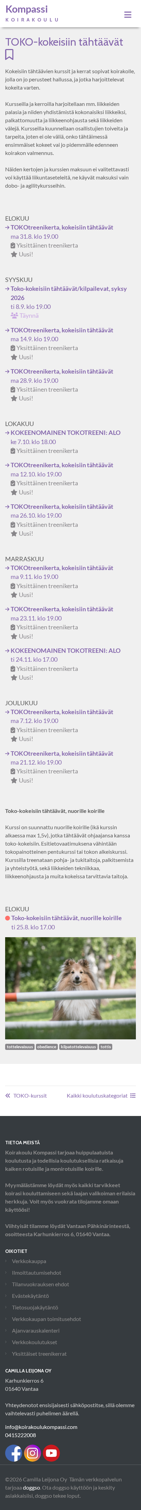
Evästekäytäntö (30, 1295)
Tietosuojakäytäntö (35, 1307)
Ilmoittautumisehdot (36, 1272)
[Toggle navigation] (128, 14)
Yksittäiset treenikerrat (39, 1353)
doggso (31, 1487)
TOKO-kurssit (30, 1095)
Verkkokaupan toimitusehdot (46, 1319)
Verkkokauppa (29, 1261)
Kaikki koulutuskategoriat (97, 1095)
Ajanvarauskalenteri (36, 1330)
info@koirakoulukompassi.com (41, 1427)
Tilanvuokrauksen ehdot (40, 1284)
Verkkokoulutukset (34, 1342)
